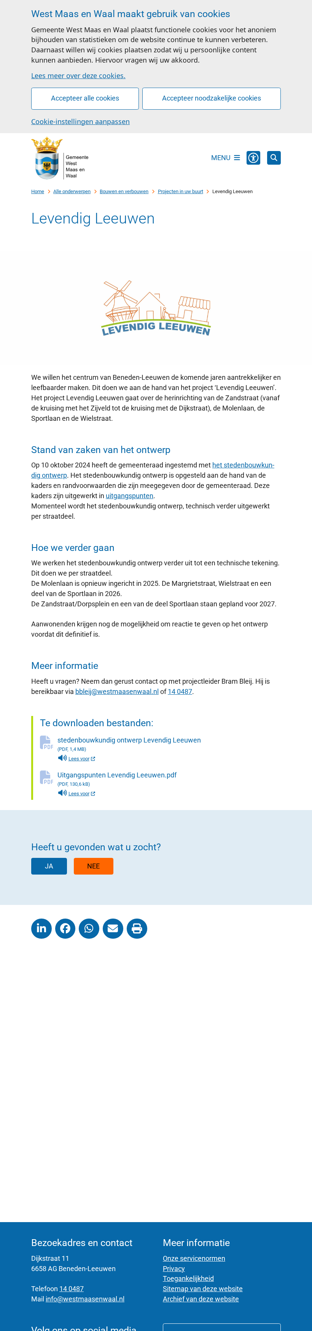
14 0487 (180, 691)
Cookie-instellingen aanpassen (80, 121)
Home (37, 191)
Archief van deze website (201, 1299)
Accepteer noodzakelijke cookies (211, 98)
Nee (93, 866)
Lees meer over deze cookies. (78, 75)
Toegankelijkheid (188, 1278)
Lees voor (82, 758)
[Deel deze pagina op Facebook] (65, 929)
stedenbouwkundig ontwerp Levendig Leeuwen (129, 744)
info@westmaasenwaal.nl (85, 1299)
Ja (49, 866)
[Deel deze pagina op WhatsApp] (89, 929)
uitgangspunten (129, 496)
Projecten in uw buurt (180, 191)
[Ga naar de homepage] (59, 158)
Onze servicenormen (194, 1258)
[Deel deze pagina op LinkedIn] (41, 929)
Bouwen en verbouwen (124, 191)
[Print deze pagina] (137, 929)
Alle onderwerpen (72, 191)
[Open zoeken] (274, 158)
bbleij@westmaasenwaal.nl (117, 691)
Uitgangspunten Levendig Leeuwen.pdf (117, 779)
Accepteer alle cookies (85, 98)
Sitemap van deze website (203, 1289)
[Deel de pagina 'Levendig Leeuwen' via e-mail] (113, 929)
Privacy (174, 1269)
